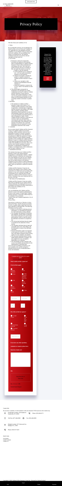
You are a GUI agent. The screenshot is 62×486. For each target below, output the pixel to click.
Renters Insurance (13, 287)
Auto (14, 274)
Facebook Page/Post (25, 319)
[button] (47, 78)
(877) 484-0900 (16, 418)
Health (23, 286)
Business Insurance (13, 271)
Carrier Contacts (7, 440)
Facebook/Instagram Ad (14, 325)
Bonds (12, 291)
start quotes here (31, 1)
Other (25, 290)
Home (23, 270)
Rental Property (24, 282)
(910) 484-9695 (32, 418)
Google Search (13, 316)
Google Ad (25, 325)
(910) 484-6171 (40, 413)
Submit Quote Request (16, 386)
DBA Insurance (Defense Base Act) (24, 276)
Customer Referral (14, 329)
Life (14, 280)
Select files (20, 378)
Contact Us (5, 441)
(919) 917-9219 (15, 429)
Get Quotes (6, 438)
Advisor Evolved (41, 480)
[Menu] (58, 5)
